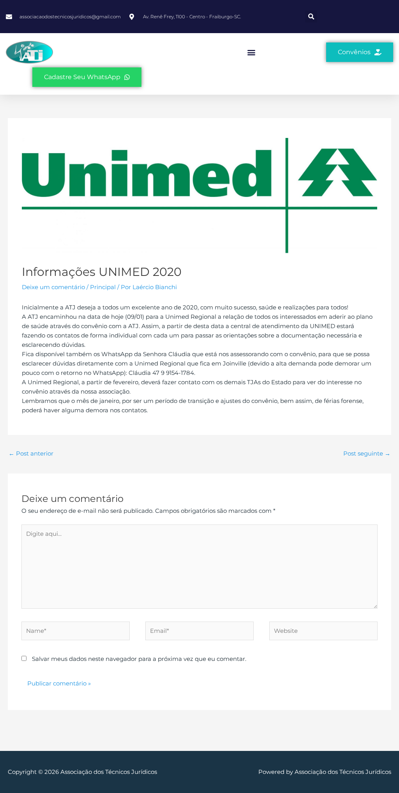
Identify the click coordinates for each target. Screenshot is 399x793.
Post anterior (31, 453)
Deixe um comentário (53, 287)
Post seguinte (366, 453)
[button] (311, 17)
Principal (103, 287)
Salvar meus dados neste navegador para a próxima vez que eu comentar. (139, 658)
